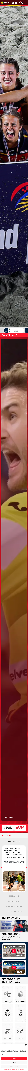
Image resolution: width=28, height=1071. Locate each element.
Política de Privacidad (15, 1069)
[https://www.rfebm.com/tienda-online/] (14, 926)
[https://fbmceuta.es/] (20, 1031)
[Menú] (26, 2)
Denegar (14, 1062)
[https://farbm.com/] (7, 1013)
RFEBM (7, 2)
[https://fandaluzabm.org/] (7, 994)
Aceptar (14, 1058)
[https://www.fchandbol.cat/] (20, 1013)
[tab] (14, 842)
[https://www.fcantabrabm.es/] (20, 994)
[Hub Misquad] (22, 3)
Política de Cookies (7, 1069)
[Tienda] (16, 3)
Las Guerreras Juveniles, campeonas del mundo (13, 849)
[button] (26, 1045)
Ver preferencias (14, 1066)
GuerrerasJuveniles (17, 853)
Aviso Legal (22, 1069)
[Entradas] (13, 3)
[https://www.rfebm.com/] (2, 2)
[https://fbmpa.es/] (7, 1031)
